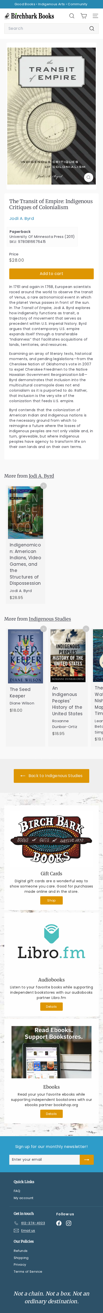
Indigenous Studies (50, 619)
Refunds (21, 1250)
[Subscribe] (87, 1160)
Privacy (20, 1264)
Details (51, 1006)
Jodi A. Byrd (21, 218)
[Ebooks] (51, 1052)
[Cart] (84, 16)
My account (24, 1198)
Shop (51, 900)
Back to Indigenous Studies (54, 776)
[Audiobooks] (51, 945)
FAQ (17, 1191)
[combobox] (51, 28)
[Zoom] (88, 177)
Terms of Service (28, 1271)
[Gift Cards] (51, 839)
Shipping (21, 1257)
